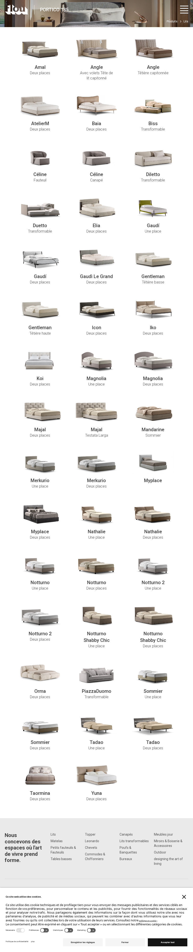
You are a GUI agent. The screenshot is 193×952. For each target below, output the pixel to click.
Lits (53, 834)
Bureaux (126, 859)
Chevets (91, 847)
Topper (90, 834)
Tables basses (61, 859)
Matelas (57, 841)
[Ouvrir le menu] (184, 9)
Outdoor (160, 852)
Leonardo (92, 841)
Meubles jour (163, 834)
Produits (172, 21)
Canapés (126, 834)
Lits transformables (134, 841)
